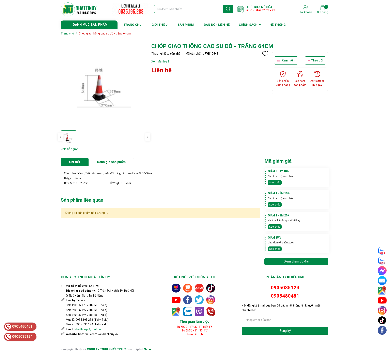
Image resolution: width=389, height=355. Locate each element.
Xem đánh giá (160, 61)
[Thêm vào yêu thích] (265, 53)
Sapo (147, 349)
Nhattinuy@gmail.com (89, 329)
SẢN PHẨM (186, 25)
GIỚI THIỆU (160, 25)
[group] (104, 85)
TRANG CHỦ (132, 25)
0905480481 (285, 296)
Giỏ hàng (322, 12)
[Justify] (228, 9)
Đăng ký (285, 331)
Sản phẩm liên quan (82, 200)
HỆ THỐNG (278, 25)
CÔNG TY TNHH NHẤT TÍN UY (106, 349)
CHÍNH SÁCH (248, 25)
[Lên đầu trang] (382, 340)
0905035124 (285, 287)
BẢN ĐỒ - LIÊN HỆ (217, 25)
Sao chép (274, 182)
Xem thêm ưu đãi (296, 261)
